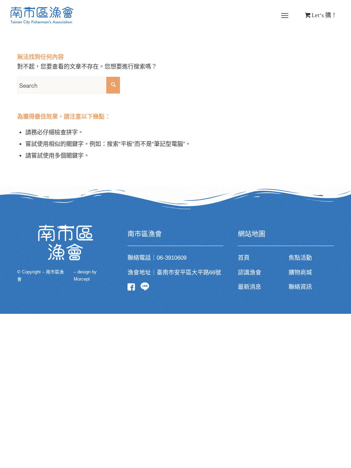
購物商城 (300, 272)
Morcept (82, 279)
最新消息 (249, 287)
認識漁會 (249, 272)
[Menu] (284, 16)
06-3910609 (171, 258)
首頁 (244, 258)
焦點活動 (300, 258)
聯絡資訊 (300, 287)
